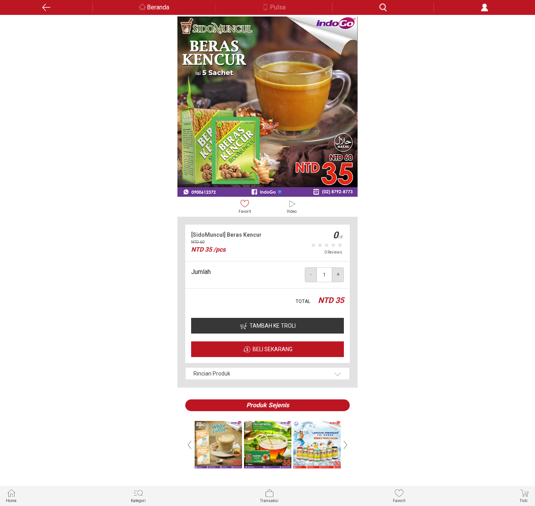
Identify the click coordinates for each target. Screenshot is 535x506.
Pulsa (278, 7)
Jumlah (201, 272)
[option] (267, 106)
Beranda (158, 7)
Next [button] (345, 445)
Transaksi (269, 501)
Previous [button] (189, 445)
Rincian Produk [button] (211, 373)
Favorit (245, 211)
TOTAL (303, 301)
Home (11, 501)
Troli (524, 501)
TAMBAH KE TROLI (272, 326)
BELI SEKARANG (273, 349)
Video (291, 211)
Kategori (138, 501)
